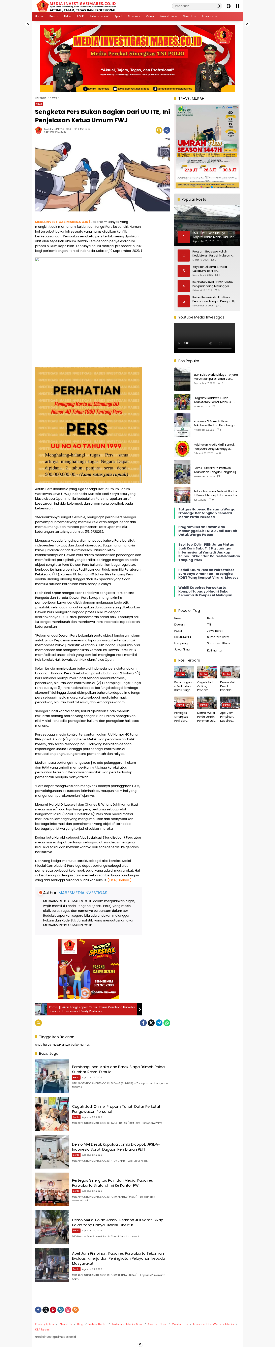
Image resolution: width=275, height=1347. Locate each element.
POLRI (178, 631)
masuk (56, 1045)
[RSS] (75, 1310)
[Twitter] (151, 1022)
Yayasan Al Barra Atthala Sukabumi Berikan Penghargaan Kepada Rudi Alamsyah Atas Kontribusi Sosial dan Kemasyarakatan (214, 269)
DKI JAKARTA (182, 637)
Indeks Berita (97, 1324)
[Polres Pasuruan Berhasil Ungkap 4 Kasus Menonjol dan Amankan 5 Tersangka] (182, 495)
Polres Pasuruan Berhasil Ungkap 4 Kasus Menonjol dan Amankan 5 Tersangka (216, 493)
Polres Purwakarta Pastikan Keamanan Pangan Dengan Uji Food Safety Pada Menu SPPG (213, 299)
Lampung (181, 643)
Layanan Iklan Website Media (213, 1324)
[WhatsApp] (166, 1022)
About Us (65, 1324)
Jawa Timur (182, 649)
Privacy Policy (44, 1324)
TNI (209, 624)
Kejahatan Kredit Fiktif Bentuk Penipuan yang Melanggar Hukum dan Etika (212, 284)
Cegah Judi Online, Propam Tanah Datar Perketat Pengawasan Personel (206, 686)
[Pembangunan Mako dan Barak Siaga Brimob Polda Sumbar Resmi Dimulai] (52, 1076)
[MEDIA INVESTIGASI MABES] (77, 6)
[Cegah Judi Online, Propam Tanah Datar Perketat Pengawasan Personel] (52, 1114)
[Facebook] (143, 1022)
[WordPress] (60, 1310)
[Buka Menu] (237, 6)
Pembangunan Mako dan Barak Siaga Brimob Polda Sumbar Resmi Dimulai (184, 686)
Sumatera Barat (218, 637)
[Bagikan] (166, 130)
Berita (76, 1077)
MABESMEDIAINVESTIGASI (57, 129)
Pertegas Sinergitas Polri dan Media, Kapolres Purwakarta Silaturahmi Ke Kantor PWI (112, 1183)
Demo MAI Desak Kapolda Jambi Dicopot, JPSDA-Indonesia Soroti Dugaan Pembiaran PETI (116, 1147)
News (39, 103)
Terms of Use (157, 1324)
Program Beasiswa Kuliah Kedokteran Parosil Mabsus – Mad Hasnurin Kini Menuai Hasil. (214, 254)
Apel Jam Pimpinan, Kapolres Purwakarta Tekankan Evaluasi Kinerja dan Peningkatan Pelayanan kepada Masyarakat (118, 1258)
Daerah (179, 624)
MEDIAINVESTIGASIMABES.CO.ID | (62, 222)
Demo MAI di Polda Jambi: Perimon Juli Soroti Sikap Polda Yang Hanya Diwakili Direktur (117, 1222)
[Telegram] (159, 1022)
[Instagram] (68, 1310)
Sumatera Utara (218, 643)
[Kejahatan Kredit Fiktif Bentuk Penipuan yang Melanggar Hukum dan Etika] (182, 449)
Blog (80, 1324)
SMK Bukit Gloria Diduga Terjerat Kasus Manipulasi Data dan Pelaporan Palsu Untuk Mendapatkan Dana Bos (216, 377)
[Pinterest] (53, 1310)
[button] (218, 6)
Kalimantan (215, 650)
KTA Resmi (42, 1329)
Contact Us (180, 1324)
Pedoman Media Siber (127, 1324)
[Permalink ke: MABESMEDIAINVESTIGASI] (39, 130)
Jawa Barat (215, 631)
